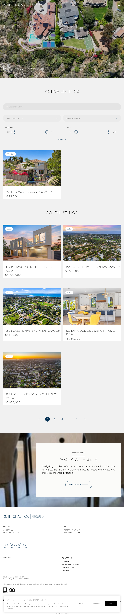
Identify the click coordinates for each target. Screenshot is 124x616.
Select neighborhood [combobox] (14, 118)
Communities (68, 568)
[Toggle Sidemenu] (118, 5)
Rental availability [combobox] (73, 118)
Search (65, 561)
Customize (96, 604)
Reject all (82, 604)
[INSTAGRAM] (18, 545)
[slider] (14, 131)
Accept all (111, 604)
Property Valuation (71, 564)
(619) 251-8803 (9, 530)
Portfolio (67, 558)
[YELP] (5, 545)
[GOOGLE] (12, 545)
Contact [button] (66, 571)
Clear (60, 140)
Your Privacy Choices (62, 613)
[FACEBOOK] (25, 545)
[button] (78, 484)
